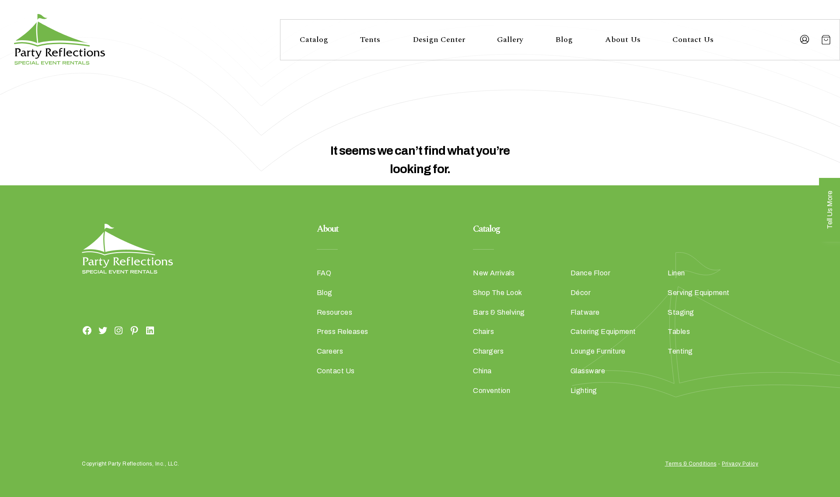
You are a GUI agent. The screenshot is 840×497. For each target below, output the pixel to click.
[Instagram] (118, 330)
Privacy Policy (740, 464)
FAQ (324, 273)
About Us (622, 39)
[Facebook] (87, 330)
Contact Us (693, 39)
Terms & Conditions (691, 464)
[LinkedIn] (150, 330)
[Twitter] (103, 330)
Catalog (314, 39)
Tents (370, 39)
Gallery (510, 39)
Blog (564, 39)
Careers (330, 351)
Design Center (439, 39)
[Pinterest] (134, 330)
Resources (335, 312)
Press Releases (342, 331)
